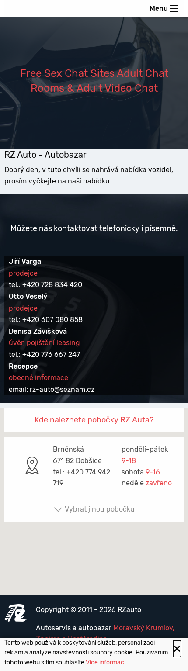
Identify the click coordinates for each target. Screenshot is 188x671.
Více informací (105, 662)
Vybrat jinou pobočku (100, 509)
